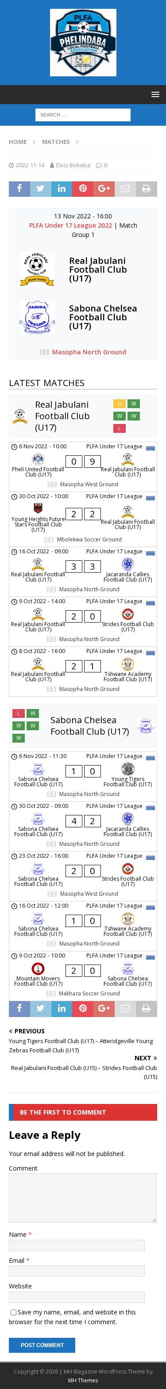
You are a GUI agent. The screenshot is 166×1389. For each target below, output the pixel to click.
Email (17, 1260)
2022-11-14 (30, 165)
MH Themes (83, 1380)
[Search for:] (83, 114)
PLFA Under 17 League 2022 (71, 225)
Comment (23, 1168)
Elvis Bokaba (73, 165)
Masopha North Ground (89, 352)
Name (18, 1234)
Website (20, 1286)
